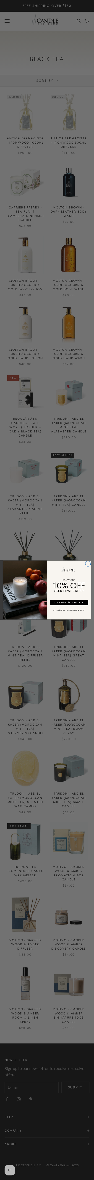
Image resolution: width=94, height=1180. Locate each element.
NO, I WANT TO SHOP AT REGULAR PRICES (69, 610)
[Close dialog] (88, 563)
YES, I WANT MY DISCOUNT (69, 602)
